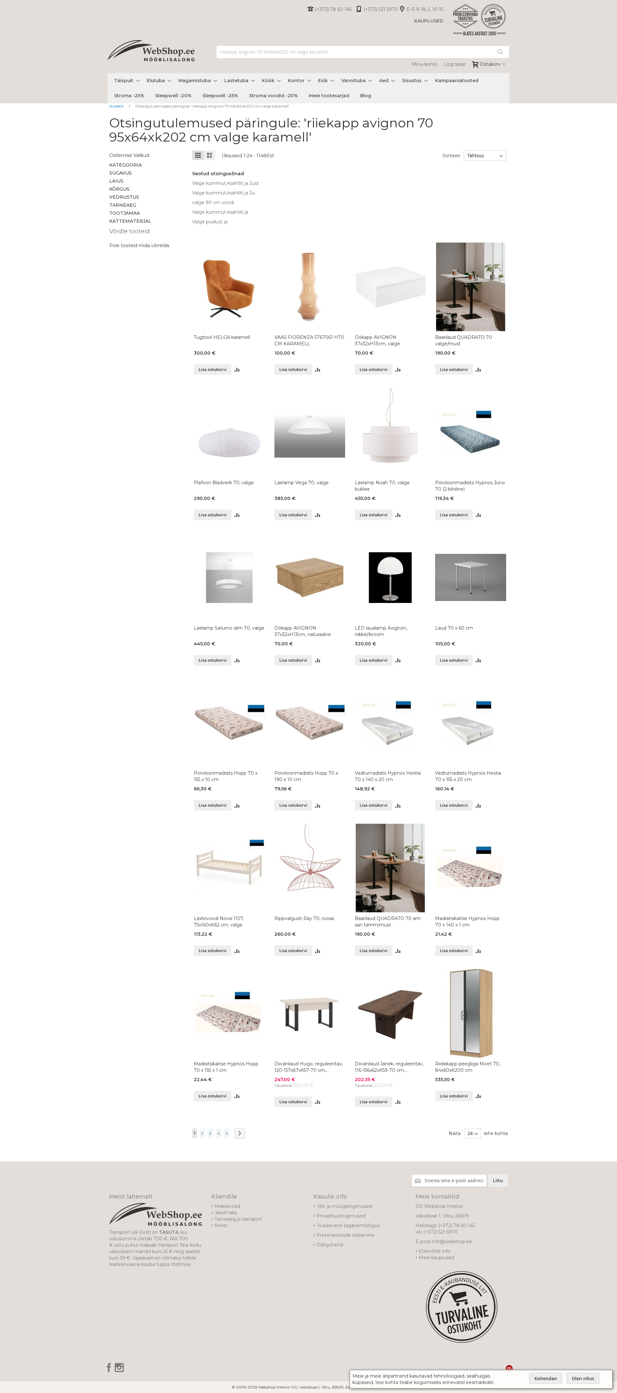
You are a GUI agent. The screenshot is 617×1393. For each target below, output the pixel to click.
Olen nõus (583, 1378)
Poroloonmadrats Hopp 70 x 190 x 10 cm (306, 776)
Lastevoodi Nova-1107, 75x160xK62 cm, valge (219, 922)
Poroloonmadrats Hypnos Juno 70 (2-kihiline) (470, 486)
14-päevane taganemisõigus (348, 1225)
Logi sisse (455, 64)
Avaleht (117, 106)
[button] (237, 369)
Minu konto (425, 64)
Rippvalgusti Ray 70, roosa (304, 918)
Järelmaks (226, 1213)
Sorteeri (451, 156)
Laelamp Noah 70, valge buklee (382, 486)
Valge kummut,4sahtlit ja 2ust (225, 183)
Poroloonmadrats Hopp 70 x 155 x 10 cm (225, 776)
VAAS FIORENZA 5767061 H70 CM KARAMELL (309, 340)
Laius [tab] (116, 181)
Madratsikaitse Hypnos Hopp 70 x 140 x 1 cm (467, 922)
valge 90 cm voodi (213, 202)
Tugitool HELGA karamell (222, 337)
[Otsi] (500, 52)
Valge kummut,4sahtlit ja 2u (223, 193)
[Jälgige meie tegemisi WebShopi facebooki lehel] (109, 1370)
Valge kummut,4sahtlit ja (220, 212)
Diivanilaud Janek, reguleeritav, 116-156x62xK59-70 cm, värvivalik (389, 1067)
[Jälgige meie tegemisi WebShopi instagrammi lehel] (119, 1370)
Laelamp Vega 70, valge (301, 483)
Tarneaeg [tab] (122, 205)
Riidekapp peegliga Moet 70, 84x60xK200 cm (467, 1067)
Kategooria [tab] (125, 165)
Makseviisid (227, 1206)
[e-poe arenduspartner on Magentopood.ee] (509, 1368)
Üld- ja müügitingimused (344, 1206)
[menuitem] (125, 80)
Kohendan (545, 1378)
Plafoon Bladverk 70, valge (224, 483)
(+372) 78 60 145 (333, 9)
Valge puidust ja (210, 222)
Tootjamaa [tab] (124, 213)
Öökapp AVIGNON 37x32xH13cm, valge (377, 340)
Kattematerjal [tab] (130, 221)
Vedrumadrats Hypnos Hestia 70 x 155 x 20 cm (468, 776)
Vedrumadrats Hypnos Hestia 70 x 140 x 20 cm (388, 776)
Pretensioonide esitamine (345, 1235)
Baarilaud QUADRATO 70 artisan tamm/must (388, 922)
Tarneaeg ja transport (238, 1219)
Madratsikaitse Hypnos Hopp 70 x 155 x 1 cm (226, 1067)
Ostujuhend (330, 1245)
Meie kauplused (436, 1257)
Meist (221, 1225)
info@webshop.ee (452, 1241)
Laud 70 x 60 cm (454, 628)
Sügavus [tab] (120, 173)
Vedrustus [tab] (124, 197)
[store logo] (151, 57)
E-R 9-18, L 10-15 (425, 9)
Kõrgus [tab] (119, 189)
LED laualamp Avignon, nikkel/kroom (381, 631)
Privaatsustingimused (341, 1216)
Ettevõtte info (435, 1251)
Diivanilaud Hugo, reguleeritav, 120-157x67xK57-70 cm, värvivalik (308, 1067)
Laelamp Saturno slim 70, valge (229, 628)
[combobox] (363, 52)
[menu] (308, 88)
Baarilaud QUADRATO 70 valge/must (463, 340)
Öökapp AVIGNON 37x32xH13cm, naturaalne (302, 631)
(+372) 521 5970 (380, 9)
